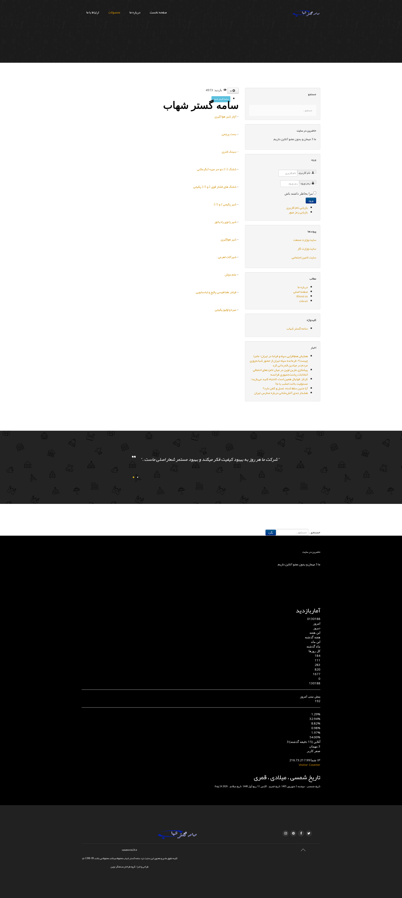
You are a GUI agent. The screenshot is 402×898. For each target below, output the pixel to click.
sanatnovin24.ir (129, 849)
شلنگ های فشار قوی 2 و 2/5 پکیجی (214, 187)
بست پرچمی (229, 134)
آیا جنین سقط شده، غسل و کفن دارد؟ (285, 388)
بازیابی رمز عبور (298, 212)
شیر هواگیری (228, 239)
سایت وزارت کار (307, 248)
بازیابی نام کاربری (297, 207)
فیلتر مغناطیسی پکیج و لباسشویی (216, 292)
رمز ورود (305, 183)
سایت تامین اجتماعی (304, 257)
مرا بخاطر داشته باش (299, 193)
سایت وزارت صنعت (304, 240)
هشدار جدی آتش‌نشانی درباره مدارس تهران (281, 393)
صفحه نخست (158, 12)
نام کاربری (304, 173)
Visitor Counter (309, 765)
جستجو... (314, 532)
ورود (310, 200)
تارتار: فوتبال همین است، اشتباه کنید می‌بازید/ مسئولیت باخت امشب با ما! (279, 381)
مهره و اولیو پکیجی (225, 310)
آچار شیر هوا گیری (225, 116)
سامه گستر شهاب (221, 99)
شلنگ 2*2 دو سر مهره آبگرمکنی (216, 169)
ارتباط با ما (92, 12)
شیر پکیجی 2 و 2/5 (225, 204)
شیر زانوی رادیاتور (225, 222)
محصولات (114, 12)
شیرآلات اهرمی (227, 257)
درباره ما (134, 12)
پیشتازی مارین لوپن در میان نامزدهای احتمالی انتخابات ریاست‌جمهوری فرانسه (280, 372)
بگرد (270, 532)
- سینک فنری (230, 151)
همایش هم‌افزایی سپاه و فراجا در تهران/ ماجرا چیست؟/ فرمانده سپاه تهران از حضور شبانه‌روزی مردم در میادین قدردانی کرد (279, 360)
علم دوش (230, 274)
